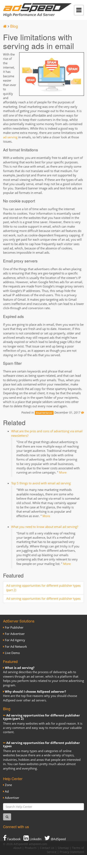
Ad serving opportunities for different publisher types (43, 598)
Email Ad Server (44, 412)
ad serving (10, 137)
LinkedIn (35, 839)
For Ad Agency (15, 640)
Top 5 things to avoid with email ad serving (41, 483)
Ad (7, 791)
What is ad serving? (19, 668)
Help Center (12, 778)
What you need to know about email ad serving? (44, 527)
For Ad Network (16, 646)
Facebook (13, 839)
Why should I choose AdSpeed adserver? (35, 691)
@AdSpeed (58, 839)
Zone (8, 785)
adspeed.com (38, 844)
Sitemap (63, 848)
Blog (14, 26)
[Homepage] (5, 26)
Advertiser (12, 798)
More (63, 472)
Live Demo (12, 653)
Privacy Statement (72, 852)
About (17, 848)
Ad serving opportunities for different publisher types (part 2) (41, 717)
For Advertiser (15, 634)
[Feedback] (82, 412)
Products (31, 848)
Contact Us (47, 848)
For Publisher (14, 627)
